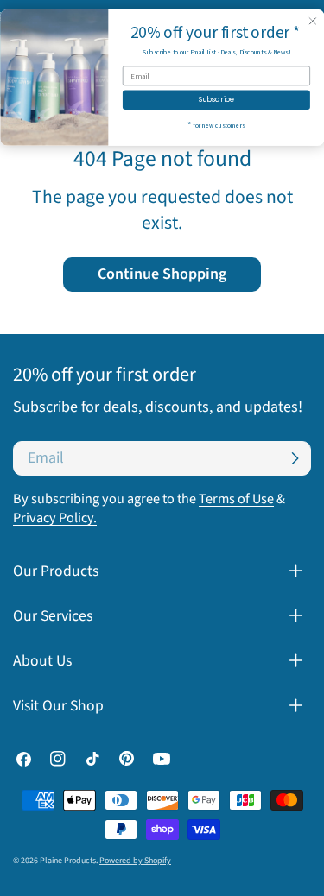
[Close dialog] (312, 21)
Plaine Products (68, 861)
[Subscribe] (294, 458)
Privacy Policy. (55, 517)
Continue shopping (162, 274)
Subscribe (216, 99)
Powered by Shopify (135, 861)
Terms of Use (236, 498)
